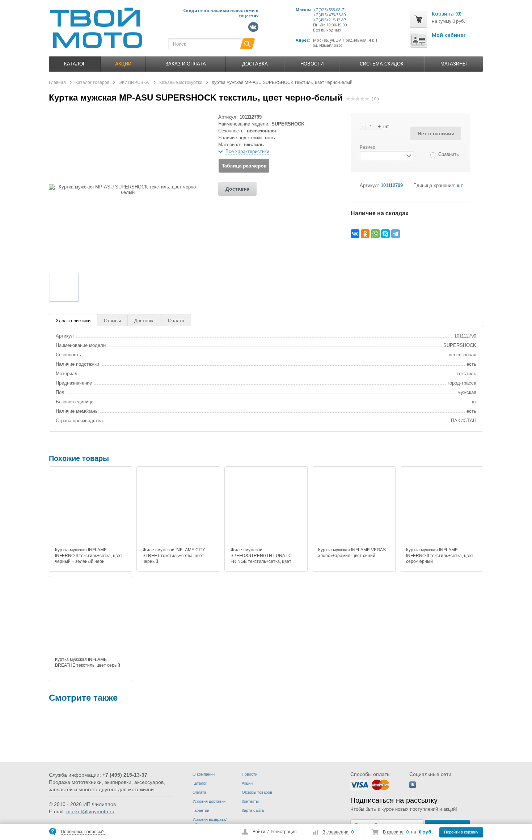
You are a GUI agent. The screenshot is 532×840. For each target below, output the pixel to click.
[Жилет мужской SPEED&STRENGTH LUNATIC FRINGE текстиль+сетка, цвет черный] (266, 507)
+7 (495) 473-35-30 (329, 14)
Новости (312, 64)
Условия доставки (209, 801)
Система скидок (382, 64)
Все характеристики (247, 151)
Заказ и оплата (185, 64)
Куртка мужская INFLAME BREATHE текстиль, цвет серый (87, 662)
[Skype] (385, 233)
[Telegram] (395, 233)
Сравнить (448, 154)
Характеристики (73, 320)
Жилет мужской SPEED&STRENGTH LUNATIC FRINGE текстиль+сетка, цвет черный (261, 558)
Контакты (250, 801)
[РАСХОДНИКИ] (170, 736)
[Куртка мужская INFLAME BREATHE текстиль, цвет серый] (90, 617)
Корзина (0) (446, 13)
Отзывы (112, 320)
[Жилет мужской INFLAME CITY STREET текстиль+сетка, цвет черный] (178, 507)
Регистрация (284, 831)
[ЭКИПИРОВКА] (70, 736)
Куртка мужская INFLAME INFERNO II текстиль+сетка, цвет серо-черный (439, 555)
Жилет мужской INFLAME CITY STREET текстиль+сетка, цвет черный (174, 555)
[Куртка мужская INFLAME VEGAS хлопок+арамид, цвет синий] (353, 507)
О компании (204, 774)
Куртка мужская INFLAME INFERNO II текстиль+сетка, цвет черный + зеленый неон (88, 555)
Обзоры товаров (257, 792)
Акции (247, 783)
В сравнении (335, 832)
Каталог (74, 64)
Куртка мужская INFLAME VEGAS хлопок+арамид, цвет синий (352, 552)
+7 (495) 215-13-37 (329, 19)
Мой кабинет (449, 34)
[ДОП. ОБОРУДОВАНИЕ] (270, 736)
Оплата (176, 320)
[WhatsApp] (375, 233)
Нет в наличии (436, 133)
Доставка (255, 64)
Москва (304, 9)
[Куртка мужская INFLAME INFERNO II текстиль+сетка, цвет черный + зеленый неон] (90, 507)
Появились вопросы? (83, 831)
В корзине (393, 832)
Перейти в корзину (461, 832)
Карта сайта (253, 810)
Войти (259, 831)
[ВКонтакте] (355, 233)
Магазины (453, 64)
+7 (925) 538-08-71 (329, 9)
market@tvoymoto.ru (90, 811)
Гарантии (201, 810)
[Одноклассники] (365, 233)
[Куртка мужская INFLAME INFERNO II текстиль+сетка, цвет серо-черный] (441, 507)
